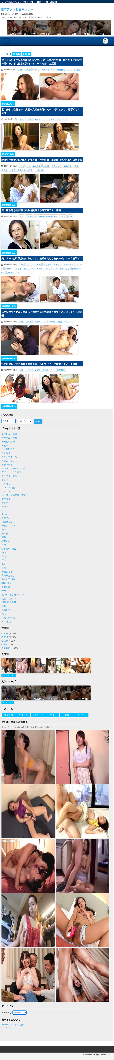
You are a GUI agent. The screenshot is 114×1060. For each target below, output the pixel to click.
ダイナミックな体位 (11, 472)
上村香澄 (47, 264)
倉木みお (57, 264)
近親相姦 (61, 69)
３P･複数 (6, 621)
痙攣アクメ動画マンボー (17, 9)
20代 (21, 264)
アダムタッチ (8, 461)
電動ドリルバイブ (10, 598)
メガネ (63, 216)
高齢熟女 (37, 166)
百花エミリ (29, 268)
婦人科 (4, 533)
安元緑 (8, 268)
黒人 (3, 614)
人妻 (20, 69)
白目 (55, 268)
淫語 (45, 321)
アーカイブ (6, 1012)
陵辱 (70, 216)
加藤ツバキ (69, 264)
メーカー (81, 715)
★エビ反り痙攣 (9, 434)
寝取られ (5, 541)
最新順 (17, 54)
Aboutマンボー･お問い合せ (13, 1025)
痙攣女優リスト (8, 675)
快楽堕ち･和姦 (8, 549)
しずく (29, 264)
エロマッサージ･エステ (13, 468)
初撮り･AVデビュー (11, 522)
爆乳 (3, 564)
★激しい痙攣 (8, 442)
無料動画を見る (9, 204)
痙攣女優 (8, 715)
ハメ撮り (5, 484)
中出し (36, 69)
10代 (21, 166)
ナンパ (4, 480)
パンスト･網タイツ (10, 487)
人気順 (26, 54)
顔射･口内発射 (74, 69)
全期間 (53, 2)
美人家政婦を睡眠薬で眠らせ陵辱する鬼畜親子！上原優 (31, 210)
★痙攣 (37, 119)
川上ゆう (18, 268)
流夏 (76, 166)
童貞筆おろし (48, 370)
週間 (39, 2)
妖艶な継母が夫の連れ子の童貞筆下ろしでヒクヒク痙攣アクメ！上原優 (39, 364)
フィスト (5, 491)
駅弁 (3, 606)
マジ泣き (5, 499)
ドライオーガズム (10, 476)
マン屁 (4, 503)
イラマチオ (7, 464)
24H (32, 2)
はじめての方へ (8, 1027)
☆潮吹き (5, 453)
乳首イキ (5, 518)
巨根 (3, 545)
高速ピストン (13, 272)
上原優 (28, 69)
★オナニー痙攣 (9, 438)
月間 (45, 2)
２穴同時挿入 (8, 618)
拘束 (3, 552)
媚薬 (3, 537)
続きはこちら (8, 103)
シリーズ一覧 (8, 703)
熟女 (6, 644)
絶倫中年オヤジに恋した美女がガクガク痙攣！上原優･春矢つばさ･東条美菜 (41, 159)
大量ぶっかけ (8, 526)
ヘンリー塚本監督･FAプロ (54, 119)
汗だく (4, 556)
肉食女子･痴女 (48, 69)
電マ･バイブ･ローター (12, 595)
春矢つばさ (56, 166)
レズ (3, 510)
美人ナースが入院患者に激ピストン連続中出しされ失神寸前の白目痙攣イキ (41, 258)
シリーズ (23, 715)
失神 (3, 529)
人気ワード (37, 715)
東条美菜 (68, 166)
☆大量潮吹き (8, 449)
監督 (67, 715)
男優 (52, 715)
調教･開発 (69, 321)
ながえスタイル (9, 457)
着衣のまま (65, 268)
